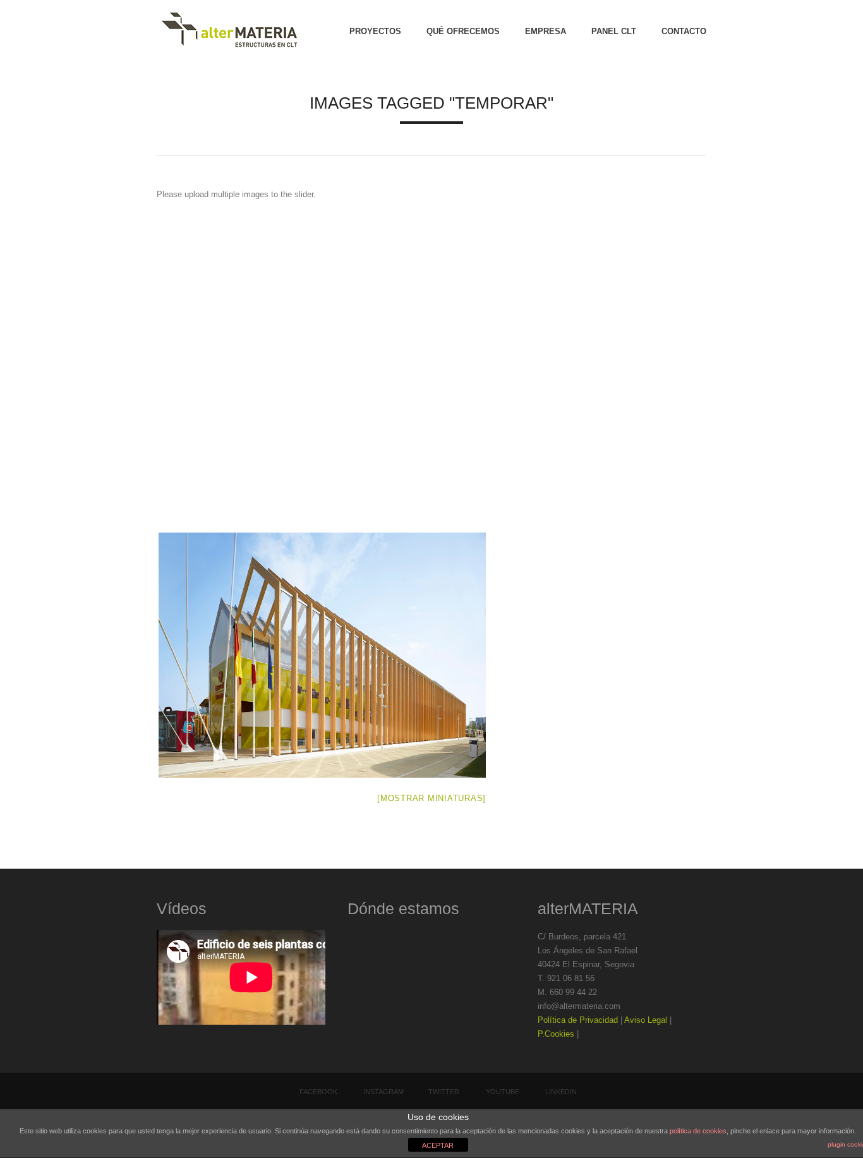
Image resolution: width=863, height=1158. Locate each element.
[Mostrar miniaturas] (431, 798)
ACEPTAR (438, 1145)
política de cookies (698, 1131)
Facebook (318, 1091)
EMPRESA (545, 31)
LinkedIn (561, 1091)
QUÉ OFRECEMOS (463, 31)
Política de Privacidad (578, 1020)
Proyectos (375, 31)
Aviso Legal (645, 1020)
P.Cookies (556, 1034)
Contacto (683, 31)
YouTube (502, 1091)
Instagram (383, 1091)
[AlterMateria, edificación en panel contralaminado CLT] (229, 31)
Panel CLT (613, 31)
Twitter (443, 1091)
